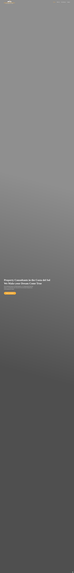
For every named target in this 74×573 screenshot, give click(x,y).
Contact (68, 2)
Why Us (58, 2)
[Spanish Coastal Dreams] (9, 2)
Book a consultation (10, 293)
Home (54, 2)
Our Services (63, 2)
